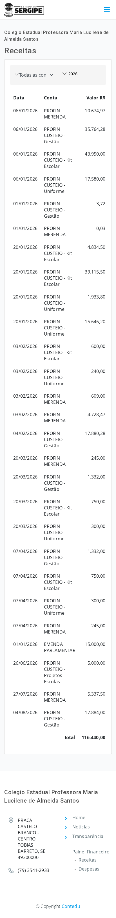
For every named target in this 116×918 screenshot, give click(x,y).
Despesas (89, 869)
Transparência (88, 836)
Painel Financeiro (91, 851)
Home (79, 817)
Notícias (81, 826)
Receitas (88, 860)
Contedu (71, 906)
